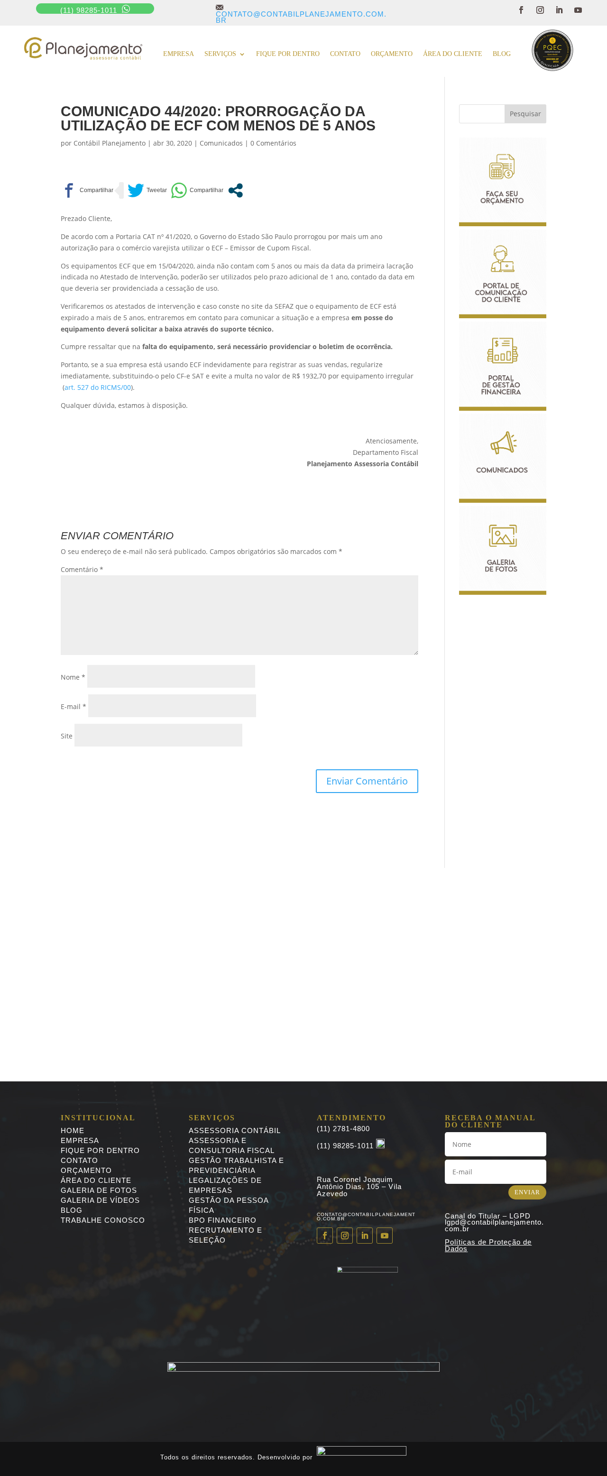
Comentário (82, 569)
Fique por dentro (288, 54)
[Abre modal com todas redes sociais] (235, 190)
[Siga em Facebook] (521, 10)
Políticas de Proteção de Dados (488, 1245)
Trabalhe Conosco (103, 1220)
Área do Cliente (452, 54)
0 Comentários (273, 143)
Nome (73, 677)
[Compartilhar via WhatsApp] (197, 190)
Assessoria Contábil (235, 1130)
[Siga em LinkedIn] (559, 10)
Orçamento (392, 54)
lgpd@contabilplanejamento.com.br (494, 1225)
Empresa (178, 54)
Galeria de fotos (99, 1190)
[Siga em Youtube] (578, 10)
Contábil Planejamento (110, 143)
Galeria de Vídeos (100, 1200)
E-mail (73, 706)
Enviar (527, 1192)
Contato (345, 54)
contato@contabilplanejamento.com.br (301, 13)
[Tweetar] (147, 190)
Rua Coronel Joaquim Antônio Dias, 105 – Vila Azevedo (359, 1186)
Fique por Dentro (100, 1150)
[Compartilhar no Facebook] (87, 190)
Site (67, 735)
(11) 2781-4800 (343, 1129)
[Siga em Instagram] (540, 10)
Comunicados (221, 143)
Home (72, 1130)
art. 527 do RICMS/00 (97, 387)
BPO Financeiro (223, 1220)
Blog (502, 54)
